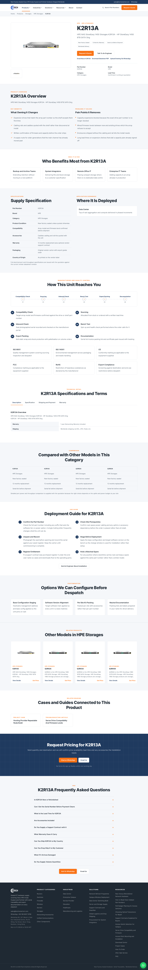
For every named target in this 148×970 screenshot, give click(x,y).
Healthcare (66, 908)
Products (25, 8)
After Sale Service (121, 953)
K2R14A (16, 669)
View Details (17, 680)
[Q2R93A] (90, 652)
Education (66, 904)
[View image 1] (16, 73)
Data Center (67, 894)
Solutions (48, 8)
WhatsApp (134, 2)
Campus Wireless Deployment (99, 897)
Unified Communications (45, 918)
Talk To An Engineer (104, 53)
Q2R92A (48, 669)
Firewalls (40, 901)
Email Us (84, 760)
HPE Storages (38, 14)
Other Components (43, 921)
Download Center (121, 942)
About (71, 8)
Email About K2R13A (84, 58)
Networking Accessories (45, 914)
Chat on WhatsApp (68, 760)
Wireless (40, 904)
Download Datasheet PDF (100, 58)
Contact (79, 8)
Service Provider (68, 901)
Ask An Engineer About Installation (74, 566)
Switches (40, 897)
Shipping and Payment (47, 402)
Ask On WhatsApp (68, 871)
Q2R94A (112, 669)
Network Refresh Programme (99, 894)
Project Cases (120, 946)
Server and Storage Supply (98, 904)
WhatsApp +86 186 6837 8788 (21, 914)
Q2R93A (80, 669)
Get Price (36, 680)
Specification (30, 402)
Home (13, 14)
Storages (28, 14)
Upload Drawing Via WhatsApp (120, 58)
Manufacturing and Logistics (72, 911)
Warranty (62, 402)
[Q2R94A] (122, 652)
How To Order (120, 949)
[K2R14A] (26, 652)
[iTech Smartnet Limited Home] (14, 8)
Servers (39, 908)
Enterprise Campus (69, 897)
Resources (60, 8)
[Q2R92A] (58, 652)
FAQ (116, 956)
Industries (37, 8)
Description (16, 402)
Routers (39, 894)
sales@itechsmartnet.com (121, 2)
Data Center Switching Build (98, 901)
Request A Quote (129, 7)
